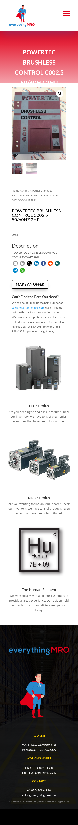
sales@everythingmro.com (28, 307)
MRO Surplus (39, 497)
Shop (24, 190)
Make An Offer (30, 284)
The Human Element (39, 589)
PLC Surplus (39, 405)
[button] (59, 93)
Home (15, 190)
